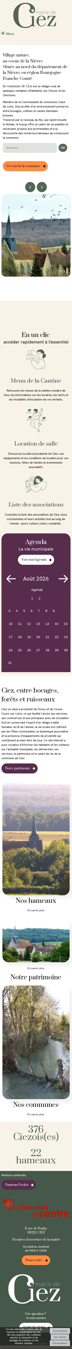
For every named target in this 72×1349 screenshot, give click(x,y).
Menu (10, 34)
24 (10, 650)
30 (66, 650)
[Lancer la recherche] (63, 148)
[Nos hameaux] (36, 838)
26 (29, 650)
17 (10, 637)
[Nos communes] (36, 1042)
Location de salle (36, 443)
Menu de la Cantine (36, 381)
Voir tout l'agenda (34, 560)
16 (66, 624)
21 (47, 637)
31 (10, 663)
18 (20, 637)
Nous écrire (33, 1260)
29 (57, 650)
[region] (36, 253)
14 (47, 624)
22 (57, 637)
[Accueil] (36, 16)
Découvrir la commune (23, 166)
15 (56, 624)
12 (29, 624)
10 (10, 624)
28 (47, 650)
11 (19, 624)
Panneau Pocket (16, 1185)
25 (20, 650)
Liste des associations (36, 504)
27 (38, 650)
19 (29, 637)
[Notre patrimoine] (36, 941)
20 (38, 637)
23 (66, 637)
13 (38, 624)
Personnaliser (60, 1343)
